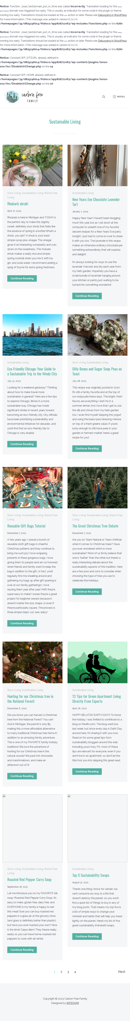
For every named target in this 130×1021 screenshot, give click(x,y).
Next (121, 972)
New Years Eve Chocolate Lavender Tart (96, 201)
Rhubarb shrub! (17, 203)
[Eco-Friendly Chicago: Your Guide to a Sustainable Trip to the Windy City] (32, 316)
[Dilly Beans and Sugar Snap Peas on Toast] (97, 316)
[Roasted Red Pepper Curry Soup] (32, 796)
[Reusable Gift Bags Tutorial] (32, 469)
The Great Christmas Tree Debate (95, 526)
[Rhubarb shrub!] (32, 146)
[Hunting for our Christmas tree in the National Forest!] (32, 643)
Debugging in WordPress (112, 15)
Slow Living (14, 193)
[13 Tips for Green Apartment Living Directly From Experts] (97, 643)
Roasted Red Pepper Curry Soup (29, 879)
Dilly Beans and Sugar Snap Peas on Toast (97, 371)
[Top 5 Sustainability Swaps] (97, 796)
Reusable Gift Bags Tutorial (26, 526)
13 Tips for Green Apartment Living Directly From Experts (96, 698)
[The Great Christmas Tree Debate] (97, 469)
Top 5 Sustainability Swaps (90, 875)
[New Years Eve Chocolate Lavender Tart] (97, 146)
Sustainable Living (32, 193)
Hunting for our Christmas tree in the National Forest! (30, 698)
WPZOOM (72, 1003)
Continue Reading (22, 278)
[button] (118, 96)
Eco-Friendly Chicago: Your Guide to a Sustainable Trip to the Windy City (32, 371)
